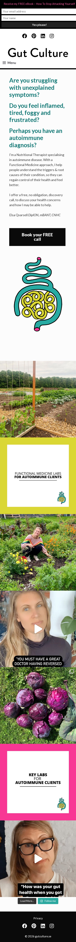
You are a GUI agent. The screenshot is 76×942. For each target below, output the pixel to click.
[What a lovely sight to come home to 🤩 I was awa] (38, 399)
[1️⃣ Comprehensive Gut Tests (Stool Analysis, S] (38, 475)
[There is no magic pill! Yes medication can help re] (38, 629)
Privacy (38, 918)
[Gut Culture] (38, 52)
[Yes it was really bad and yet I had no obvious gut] (38, 858)
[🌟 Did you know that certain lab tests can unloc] (38, 782)
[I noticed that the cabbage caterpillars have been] (38, 705)
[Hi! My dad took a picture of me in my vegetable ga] (38, 552)
